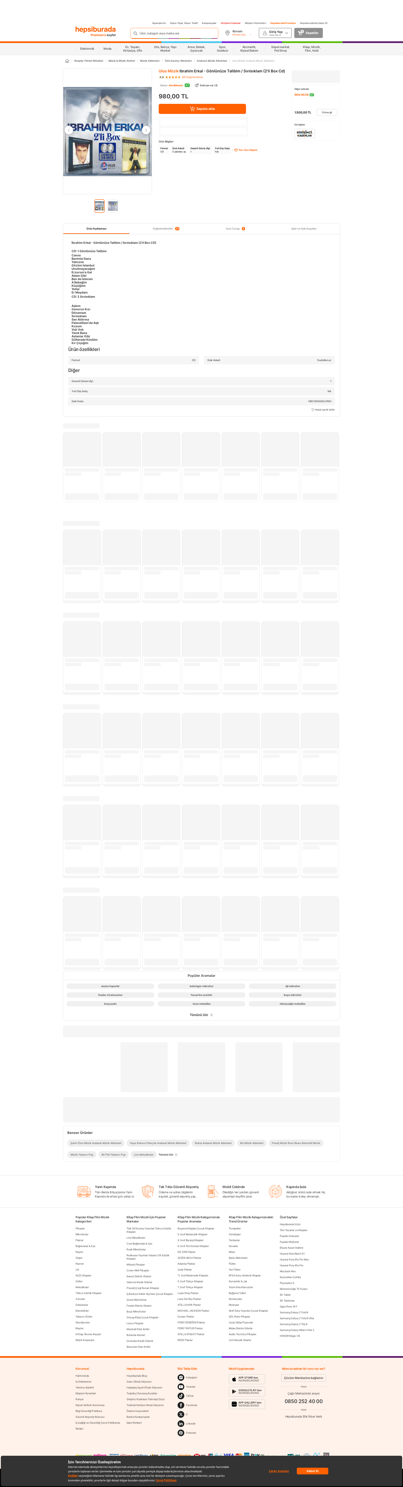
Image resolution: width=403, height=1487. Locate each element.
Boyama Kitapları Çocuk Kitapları (196, 1228)
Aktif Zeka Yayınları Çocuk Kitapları (248, 1310)
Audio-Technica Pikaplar (242, 1334)
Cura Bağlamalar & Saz (139, 1243)
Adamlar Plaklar (186, 1263)
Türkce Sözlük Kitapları (88, 1293)
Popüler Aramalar (289, 1236)
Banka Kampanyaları (138, 1416)
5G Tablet (285, 1294)
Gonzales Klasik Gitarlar (140, 1340)
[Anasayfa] (67, 61)
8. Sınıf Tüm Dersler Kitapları (193, 1246)
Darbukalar (82, 1304)
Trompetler (235, 1228)
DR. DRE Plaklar (186, 1252)
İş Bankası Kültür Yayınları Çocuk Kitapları (150, 1293)
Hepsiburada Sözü (290, 1224)
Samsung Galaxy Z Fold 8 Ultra (297, 1318)
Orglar (79, 1257)
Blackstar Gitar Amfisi (138, 1346)
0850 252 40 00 (304, 1401)
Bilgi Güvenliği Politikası (89, 1411)
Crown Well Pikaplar (138, 1270)
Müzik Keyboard (85, 1340)
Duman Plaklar (186, 1316)
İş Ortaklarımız (84, 1381)
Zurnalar (80, 1298)
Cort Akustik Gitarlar (240, 1340)
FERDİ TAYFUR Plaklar (190, 1328)
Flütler (232, 1263)
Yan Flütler (235, 1269)
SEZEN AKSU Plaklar (189, 1257)
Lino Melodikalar (136, 1237)
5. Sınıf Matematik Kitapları (192, 1234)
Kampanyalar (209, 23)
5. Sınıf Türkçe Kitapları (190, 1281)
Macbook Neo (288, 1271)
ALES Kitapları (83, 1275)
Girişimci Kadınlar (231, 23)
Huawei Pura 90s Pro (291, 1265)
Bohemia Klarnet (136, 1335)
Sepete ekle (205, 109)
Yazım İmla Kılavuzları (241, 1287)
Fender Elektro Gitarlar (139, 1305)
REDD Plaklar (185, 1340)
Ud (77, 1269)
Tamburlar (234, 1240)
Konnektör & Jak (238, 1281)
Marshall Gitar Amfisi (138, 1329)
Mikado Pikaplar (136, 1264)
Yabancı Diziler (84, 1316)
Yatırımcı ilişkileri (85, 1387)
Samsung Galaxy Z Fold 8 (294, 1312)
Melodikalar (82, 1287)
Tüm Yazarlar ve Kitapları (293, 1230)
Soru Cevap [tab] (235, 228)
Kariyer (80, 1399)
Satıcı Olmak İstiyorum (139, 1381)
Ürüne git (327, 112)
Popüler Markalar (289, 1241)
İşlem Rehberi (134, 1422)
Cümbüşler (235, 1234)
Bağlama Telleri (237, 1293)
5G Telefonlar (287, 1300)
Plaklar (79, 1240)
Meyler (79, 1328)
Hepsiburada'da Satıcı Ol (313, 23)
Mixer (232, 1252)
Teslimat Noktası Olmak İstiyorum (145, 1405)
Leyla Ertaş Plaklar (188, 1293)
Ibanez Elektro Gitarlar (139, 1276)
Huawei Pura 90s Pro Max (294, 1259)
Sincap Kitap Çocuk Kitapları (142, 1317)
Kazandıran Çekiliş (290, 1277)
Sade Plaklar (185, 1269)
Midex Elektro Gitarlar (241, 1328)
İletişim (79, 1428)
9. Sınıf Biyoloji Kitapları (190, 1240)
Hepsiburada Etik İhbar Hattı (303, 1416)
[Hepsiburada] (96, 29)
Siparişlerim (159, 23)
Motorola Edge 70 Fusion (293, 1288)
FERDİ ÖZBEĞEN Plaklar (191, 1322)
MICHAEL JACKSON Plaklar (193, 1310)
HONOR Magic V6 (290, 1335)
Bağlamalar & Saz (85, 1246)
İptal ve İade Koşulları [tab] (304, 228)
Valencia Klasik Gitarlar (139, 1282)
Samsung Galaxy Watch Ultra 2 (297, 1330)
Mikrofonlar (82, 1234)
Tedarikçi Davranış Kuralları (142, 1393)
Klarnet (80, 1263)
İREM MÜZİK (301, 94)
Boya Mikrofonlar (136, 1311)
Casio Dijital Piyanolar (241, 1322)
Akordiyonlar (83, 1322)
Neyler (79, 1252)
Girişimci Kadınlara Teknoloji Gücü (146, 1399)
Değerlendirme (192, 77)
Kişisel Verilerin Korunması (90, 1405)
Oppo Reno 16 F (288, 1306)
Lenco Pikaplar (135, 1323)
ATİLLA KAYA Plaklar (189, 1304)
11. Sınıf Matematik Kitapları (193, 1275)
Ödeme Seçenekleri (138, 1411)
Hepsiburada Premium (283, 23)
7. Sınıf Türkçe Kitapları (190, 1287)
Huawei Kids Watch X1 (292, 1253)
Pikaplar (80, 1228)
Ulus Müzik (169, 71)
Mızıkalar (234, 1304)
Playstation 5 (287, 1283)
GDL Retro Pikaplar (239, 1316)
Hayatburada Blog (137, 1375)
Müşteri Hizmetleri (255, 23)
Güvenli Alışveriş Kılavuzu (90, 1416)
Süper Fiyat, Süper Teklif (184, 23)
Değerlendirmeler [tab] (166, 228)
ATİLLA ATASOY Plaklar (191, 1334)
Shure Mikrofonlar (137, 1299)
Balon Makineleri (238, 1257)
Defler (79, 1281)
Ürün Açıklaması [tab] (96, 228)
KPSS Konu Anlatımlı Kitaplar (245, 1275)
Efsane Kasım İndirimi (291, 1247)
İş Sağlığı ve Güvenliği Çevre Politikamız (98, 1422)
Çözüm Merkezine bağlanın (303, 1378)
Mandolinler (82, 1310)
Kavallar (233, 1246)
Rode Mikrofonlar (136, 1249)
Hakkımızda (82, 1375)
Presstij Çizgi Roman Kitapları (143, 1288)
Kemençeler (235, 1298)
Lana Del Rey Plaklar (189, 1298)
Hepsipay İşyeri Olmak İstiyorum (144, 1387)
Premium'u (99, 35)
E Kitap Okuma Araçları (88, 1334)
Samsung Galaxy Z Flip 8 (293, 1324)
